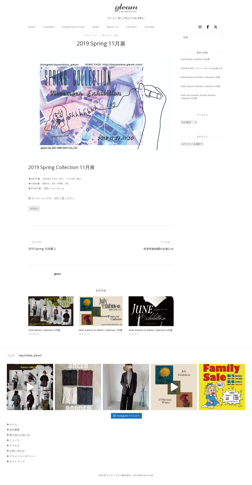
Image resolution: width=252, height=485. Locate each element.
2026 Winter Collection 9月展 (195, 59)
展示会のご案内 (111, 35)
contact (131, 27)
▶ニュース (13, 440)
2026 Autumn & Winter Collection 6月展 (200, 86)
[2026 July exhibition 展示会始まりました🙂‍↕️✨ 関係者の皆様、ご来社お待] (174, 387)
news (96, 27)
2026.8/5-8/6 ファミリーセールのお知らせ (202, 68)
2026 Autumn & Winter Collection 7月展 (200, 77)
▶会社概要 (13, 429)
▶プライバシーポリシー (21, 456)
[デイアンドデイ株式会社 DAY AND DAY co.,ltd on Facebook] (207, 27)
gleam (57, 273)
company (48, 27)
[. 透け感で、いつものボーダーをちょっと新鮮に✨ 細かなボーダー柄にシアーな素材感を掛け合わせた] (78, 387)
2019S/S (34, 208)
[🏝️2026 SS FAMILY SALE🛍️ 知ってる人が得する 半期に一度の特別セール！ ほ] (222, 387)
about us (112, 27)
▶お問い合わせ (16, 450)
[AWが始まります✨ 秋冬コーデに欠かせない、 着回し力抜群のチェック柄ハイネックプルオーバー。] (126, 387)
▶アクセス (13, 445)
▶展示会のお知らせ (18, 435)
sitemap (149, 27)
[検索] (220, 36)
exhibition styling (73, 27)
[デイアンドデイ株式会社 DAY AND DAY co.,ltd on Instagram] (199, 27)
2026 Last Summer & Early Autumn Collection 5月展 (198, 97)
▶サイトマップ (16, 461)
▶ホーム (12, 424)
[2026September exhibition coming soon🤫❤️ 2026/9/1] (30, 387)
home (31, 27)
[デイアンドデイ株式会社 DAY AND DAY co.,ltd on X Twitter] (215, 27)
